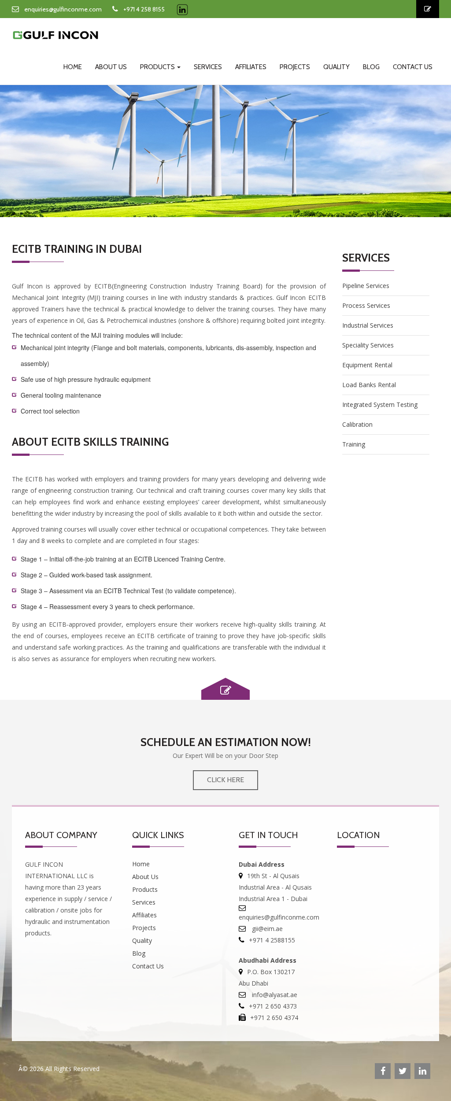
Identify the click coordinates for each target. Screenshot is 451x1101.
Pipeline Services (365, 285)
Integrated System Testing (380, 404)
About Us (111, 67)
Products (158, 67)
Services (208, 67)
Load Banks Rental (369, 385)
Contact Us (413, 67)
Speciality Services (368, 345)
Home (72, 67)
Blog (371, 67)
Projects (295, 67)
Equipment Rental (367, 365)
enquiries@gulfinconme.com (63, 9)
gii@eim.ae (266, 928)
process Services (366, 305)
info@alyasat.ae (273, 994)
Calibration (357, 424)
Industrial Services (367, 325)
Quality (336, 67)
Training (353, 444)
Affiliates (250, 67)
